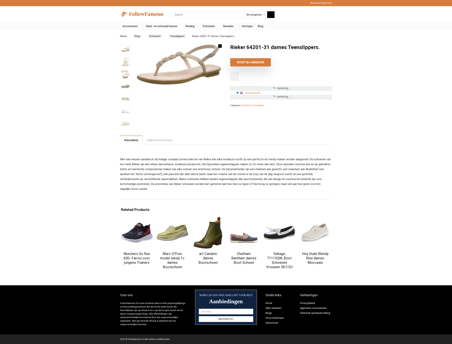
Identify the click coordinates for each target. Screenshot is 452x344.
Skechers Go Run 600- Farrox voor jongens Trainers (136, 258)
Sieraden (228, 26)
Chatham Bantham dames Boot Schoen (243, 258)
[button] (220, 46)
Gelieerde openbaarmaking (315, 313)
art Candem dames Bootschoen (208, 258)
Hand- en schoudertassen (161, 26)
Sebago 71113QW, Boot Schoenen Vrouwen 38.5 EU (279, 260)
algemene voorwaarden (313, 308)
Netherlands (252, 93)
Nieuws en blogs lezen (321, 3)
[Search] (271, 14)
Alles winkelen (273, 308)
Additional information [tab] (160, 140)
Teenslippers (177, 36)
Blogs (269, 313)
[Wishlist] (328, 14)
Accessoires (130, 26)
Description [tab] (131, 140)
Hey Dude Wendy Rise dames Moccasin (315, 258)
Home (123, 36)
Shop (137, 36)
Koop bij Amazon (250, 62)
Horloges (247, 26)
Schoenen (209, 26)
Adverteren (272, 322)
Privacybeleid (307, 303)
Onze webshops (275, 317)
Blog (260, 26)
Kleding (190, 26)
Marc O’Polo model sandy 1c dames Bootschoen (172, 260)
